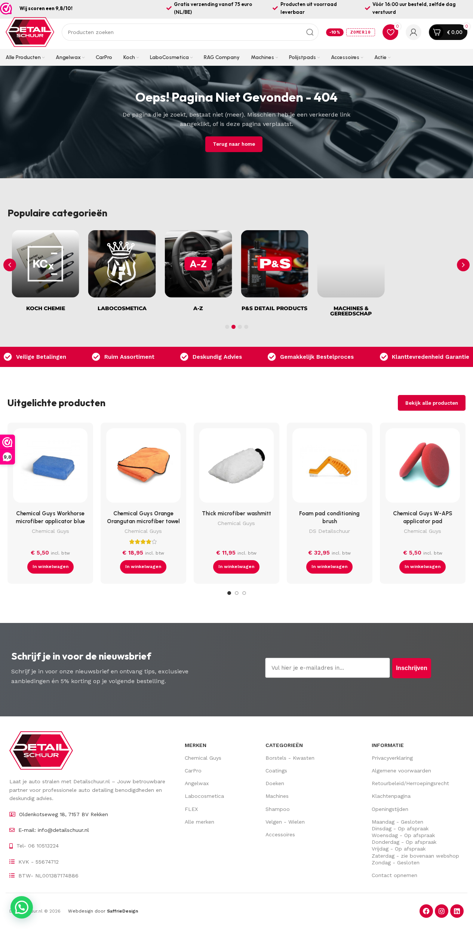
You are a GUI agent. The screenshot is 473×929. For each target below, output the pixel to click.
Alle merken (199, 822)
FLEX (191, 809)
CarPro (193, 771)
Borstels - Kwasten (289, 758)
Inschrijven (411, 668)
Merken (195, 745)
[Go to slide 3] (244, 593)
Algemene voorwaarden (401, 771)
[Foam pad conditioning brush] (329, 467)
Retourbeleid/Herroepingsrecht (410, 783)
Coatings (276, 771)
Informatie (388, 745)
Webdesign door (103, 911)
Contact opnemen (394, 875)
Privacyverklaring (392, 758)
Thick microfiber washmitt (236, 513)
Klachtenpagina (391, 796)
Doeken (274, 783)
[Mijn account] (413, 32)
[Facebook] (426, 911)
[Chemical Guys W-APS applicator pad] (423, 467)
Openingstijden (390, 809)
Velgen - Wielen (285, 822)
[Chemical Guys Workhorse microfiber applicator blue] (50, 467)
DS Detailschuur (329, 531)
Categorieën (284, 745)
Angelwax (197, 783)
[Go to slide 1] (229, 593)
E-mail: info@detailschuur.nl (53, 830)
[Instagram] (441, 911)
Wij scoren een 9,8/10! (46, 8)
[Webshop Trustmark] (6, 9)
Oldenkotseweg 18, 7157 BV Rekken (63, 814)
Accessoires (280, 834)
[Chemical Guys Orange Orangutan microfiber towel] (143, 467)
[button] (463, 265)
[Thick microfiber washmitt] (236, 467)
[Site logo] (30, 31)
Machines (277, 796)
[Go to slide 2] (237, 593)
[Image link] (41, 750)
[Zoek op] (310, 32)
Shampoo (277, 809)
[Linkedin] (457, 911)
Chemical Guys (50, 531)
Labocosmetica (204, 796)
